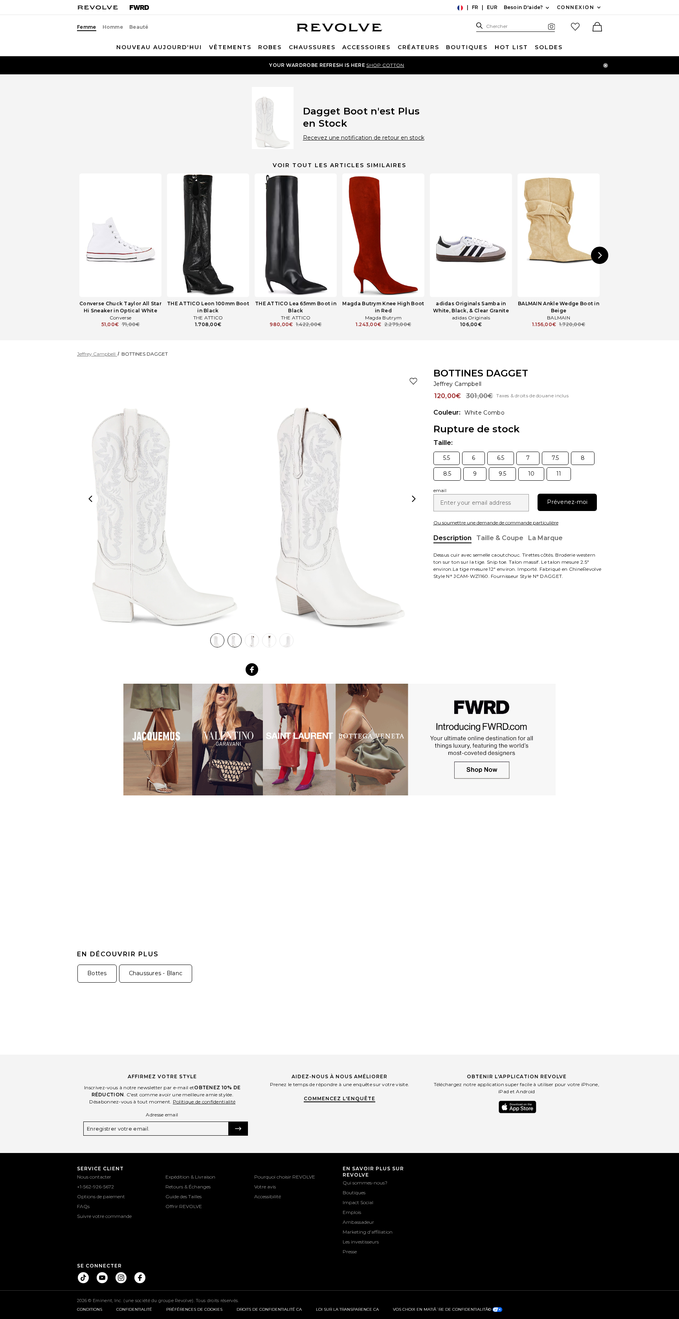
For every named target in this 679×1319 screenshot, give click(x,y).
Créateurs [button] (418, 47)
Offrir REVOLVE (183, 1206)
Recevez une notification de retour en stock (363, 137)
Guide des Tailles (183, 1196)
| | (479, 8)
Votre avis (265, 1187)
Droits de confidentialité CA (269, 1309)
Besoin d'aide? (527, 7)
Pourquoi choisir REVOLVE (284, 1177)
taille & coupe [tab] (499, 538)
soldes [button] (549, 47)
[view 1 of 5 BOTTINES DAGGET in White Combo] (164, 499)
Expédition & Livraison (190, 1177)
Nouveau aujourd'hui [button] (159, 47)
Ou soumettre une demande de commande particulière (495, 523)
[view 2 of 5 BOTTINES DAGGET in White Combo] (340, 499)
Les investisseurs (361, 1242)
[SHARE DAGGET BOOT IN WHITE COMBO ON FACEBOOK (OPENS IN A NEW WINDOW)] (252, 669)
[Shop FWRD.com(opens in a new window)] (339, 738)
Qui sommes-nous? (365, 1183)
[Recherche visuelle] (551, 26)
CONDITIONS (89, 1309)
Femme (86, 27)
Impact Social (358, 1202)
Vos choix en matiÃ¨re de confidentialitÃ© (442, 1309)
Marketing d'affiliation (368, 1232)
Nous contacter (94, 1177)
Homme (113, 27)
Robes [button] (270, 47)
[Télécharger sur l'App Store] (517, 1107)
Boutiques (467, 47)
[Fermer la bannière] (605, 65)
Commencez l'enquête (339, 1098)
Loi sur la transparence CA (347, 1309)
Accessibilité (267, 1196)
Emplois (352, 1212)
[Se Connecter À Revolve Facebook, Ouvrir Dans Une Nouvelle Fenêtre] (140, 1277)
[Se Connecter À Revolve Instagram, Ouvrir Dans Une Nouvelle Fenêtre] (121, 1277)
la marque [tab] (545, 538)
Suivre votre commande (104, 1216)
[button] (596, 27)
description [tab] (452, 538)
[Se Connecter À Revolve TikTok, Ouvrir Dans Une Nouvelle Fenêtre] (83, 1277)
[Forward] (139, 7)
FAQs (83, 1206)
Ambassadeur (358, 1222)
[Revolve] (97, 7)
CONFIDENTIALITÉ (134, 1309)
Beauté (139, 27)
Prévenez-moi (567, 501)
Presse (350, 1251)
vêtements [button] (230, 47)
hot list (511, 47)
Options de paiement (101, 1196)
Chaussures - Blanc (156, 973)
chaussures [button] (312, 47)
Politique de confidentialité (204, 1102)
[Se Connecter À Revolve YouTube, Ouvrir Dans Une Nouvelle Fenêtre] (102, 1277)
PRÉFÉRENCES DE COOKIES (194, 1309)
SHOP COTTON (385, 65)
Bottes (97, 973)
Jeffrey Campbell (457, 383)
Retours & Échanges (188, 1187)
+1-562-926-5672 (95, 1187)
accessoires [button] (366, 47)
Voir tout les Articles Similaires (339, 165)
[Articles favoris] (575, 26)
